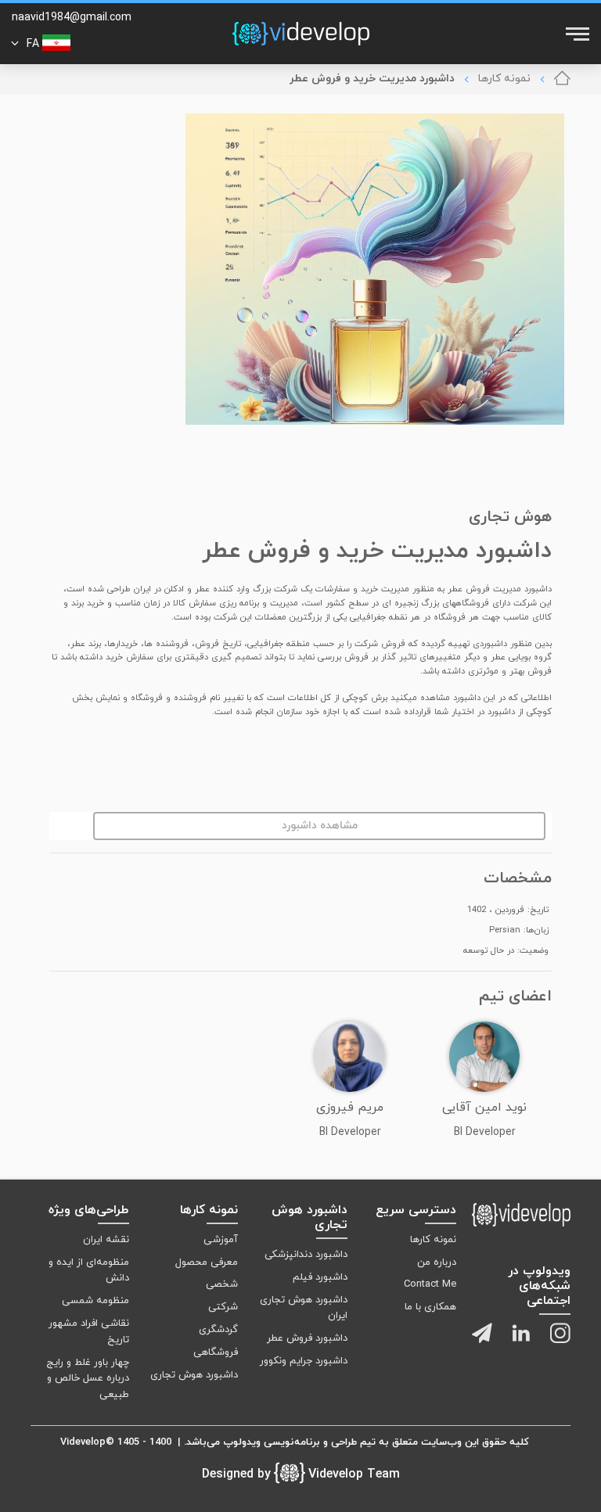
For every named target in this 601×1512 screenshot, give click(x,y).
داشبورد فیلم (320, 1277)
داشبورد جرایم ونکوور (303, 1361)
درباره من (436, 1262)
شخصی (222, 1284)
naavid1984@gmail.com (71, 17)
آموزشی (220, 1240)
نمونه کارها (504, 78)
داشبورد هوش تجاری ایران (303, 1308)
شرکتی (223, 1307)
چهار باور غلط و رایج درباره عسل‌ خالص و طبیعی (87, 1379)
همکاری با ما (430, 1307)
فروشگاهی (215, 1352)
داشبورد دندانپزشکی (306, 1255)
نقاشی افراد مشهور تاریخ (89, 1331)
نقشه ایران (106, 1240)
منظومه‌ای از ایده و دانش (89, 1270)
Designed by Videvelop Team (301, 1474)
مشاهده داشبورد (320, 825)
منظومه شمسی (95, 1301)
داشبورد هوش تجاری (194, 1375)
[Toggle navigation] (576, 33)
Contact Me (430, 1284)
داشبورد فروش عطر (307, 1338)
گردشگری (218, 1330)
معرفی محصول (206, 1262)
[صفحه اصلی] (562, 79)
